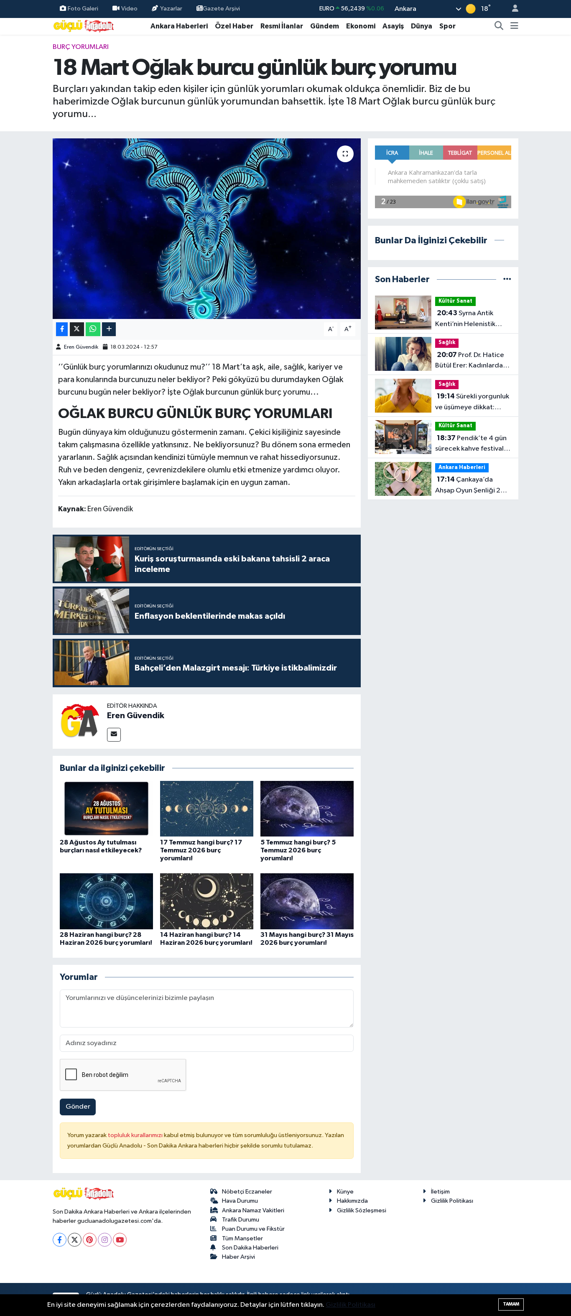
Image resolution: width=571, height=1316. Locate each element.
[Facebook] (59, 1240)
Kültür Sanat (455, 301)
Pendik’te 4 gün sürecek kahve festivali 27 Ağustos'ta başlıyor (471, 444)
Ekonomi (360, 26)
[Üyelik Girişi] (511, 9)
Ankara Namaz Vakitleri (253, 1210)
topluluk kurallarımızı (136, 1135)
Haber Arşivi (238, 1257)
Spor (447, 26)
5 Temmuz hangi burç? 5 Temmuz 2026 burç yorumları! (298, 850)
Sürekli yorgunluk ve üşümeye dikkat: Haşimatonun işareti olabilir (472, 403)
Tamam (511, 1304)
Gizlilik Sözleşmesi (361, 1210)
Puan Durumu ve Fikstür (253, 1229)
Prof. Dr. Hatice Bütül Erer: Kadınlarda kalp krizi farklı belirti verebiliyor (469, 361)
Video (129, 8)
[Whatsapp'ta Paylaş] (93, 329)
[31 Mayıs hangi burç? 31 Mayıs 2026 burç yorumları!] (307, 901)
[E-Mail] (114, 735)
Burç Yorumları (81, 47)
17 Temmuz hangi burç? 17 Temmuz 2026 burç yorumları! (201, 850)
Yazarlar (171, 8)
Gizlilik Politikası (452, 1201)
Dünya (421, 26)
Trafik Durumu (240, 1220)
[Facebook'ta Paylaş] (62, 329)
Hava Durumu (240, 1201)
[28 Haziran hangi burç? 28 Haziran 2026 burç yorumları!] (106, 901)
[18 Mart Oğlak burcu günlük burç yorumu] (207, 228)
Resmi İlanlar (281, 26)
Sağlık (446, 342)
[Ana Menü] (514, 26)
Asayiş (393, 26)
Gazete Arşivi (221, 8)
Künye (345, 1191)
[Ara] (499, 26)
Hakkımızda (352, 1201)
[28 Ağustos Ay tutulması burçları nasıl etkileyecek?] (106, 808)
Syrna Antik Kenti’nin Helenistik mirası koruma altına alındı (466, 319)
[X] (75, 1240)
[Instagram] (105, 1240)
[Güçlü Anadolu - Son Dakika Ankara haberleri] (84, 26)
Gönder (78, 1106)
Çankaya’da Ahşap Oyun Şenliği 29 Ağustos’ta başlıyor (470, 486)
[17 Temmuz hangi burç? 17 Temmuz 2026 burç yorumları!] (206, 808)
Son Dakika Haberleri (250, 1248)
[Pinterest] (90, 1240)
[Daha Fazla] (109, 329)
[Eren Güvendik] (80, 721)
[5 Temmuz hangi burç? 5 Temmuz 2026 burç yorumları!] (307, 808)
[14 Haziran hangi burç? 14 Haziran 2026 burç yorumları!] (206, 901)
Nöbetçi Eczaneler (247, 1191)
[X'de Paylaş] (77, 329)
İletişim (440, 1191)
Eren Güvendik (81, 347)
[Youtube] (120, 1240)
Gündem (324, 26)
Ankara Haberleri (179, 26)
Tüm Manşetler (242, 1238)
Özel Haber (234, 26)
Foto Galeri (83, 8)
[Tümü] (507, 279)
